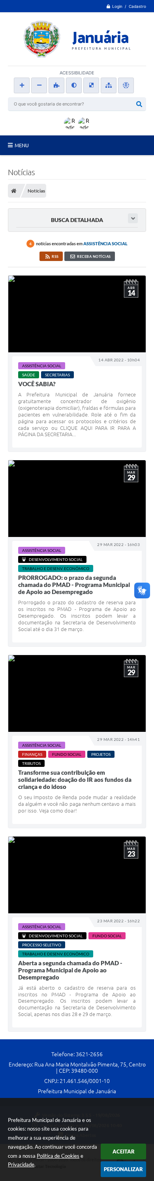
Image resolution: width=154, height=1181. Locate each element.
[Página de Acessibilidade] (126, 85)
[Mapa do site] (108, 85)
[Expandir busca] (133, 218)
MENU (22, 145)
